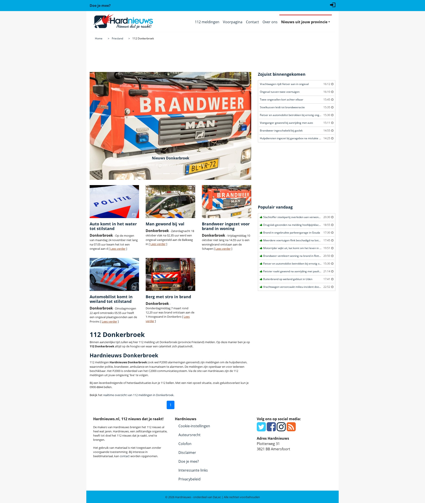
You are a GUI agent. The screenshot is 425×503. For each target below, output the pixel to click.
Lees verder (118, 249)
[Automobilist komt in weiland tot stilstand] (114, 274)
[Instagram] (281, 429)
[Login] (332, 4)
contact (125, 456)
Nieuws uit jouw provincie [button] (304, 21)
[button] (102, 126)
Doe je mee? (188, 461)
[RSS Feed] (291, 429)
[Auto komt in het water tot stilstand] (114, 201)
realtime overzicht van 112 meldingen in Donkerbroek (138, 395)
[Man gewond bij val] (170, 201)
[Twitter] (261, 429)
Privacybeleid (189, 479)
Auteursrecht (189, 434)
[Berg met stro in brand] (170, 274)
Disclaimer (187, 452)
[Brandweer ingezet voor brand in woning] (226, 201)
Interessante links (193, 470)
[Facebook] (271, 429)
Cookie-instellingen (194, 426)
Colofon (184, 443)
